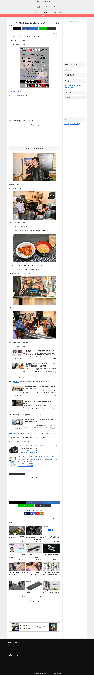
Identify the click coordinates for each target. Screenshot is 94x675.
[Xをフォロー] (28, 513)
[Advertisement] (21, 135)
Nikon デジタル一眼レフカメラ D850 (31, 446)
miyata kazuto (13, 642)
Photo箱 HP (68, 87)
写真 (18, 474)
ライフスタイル (13, 474)
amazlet (53, 446)
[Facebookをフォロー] (31, 513)
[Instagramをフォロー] (34, 513)
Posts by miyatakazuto (71, 124)
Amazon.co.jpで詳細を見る (28, 453)
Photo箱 (16, 382)
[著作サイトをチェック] (25, 513)
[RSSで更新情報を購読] (43, 513)
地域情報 (22, 474)
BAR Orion (16, 91)
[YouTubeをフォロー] (37, 513)
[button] (51, 28)
